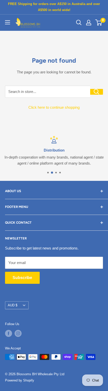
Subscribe (22, 278)
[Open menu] (7, 22)
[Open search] (79, 22)
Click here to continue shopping (54, 107)
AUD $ (12, 305)
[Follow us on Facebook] (8, 333)
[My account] (88, 22)
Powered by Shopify (19, 380)
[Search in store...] (96, 92)
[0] (99, 23)
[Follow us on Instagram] (18, 333)
